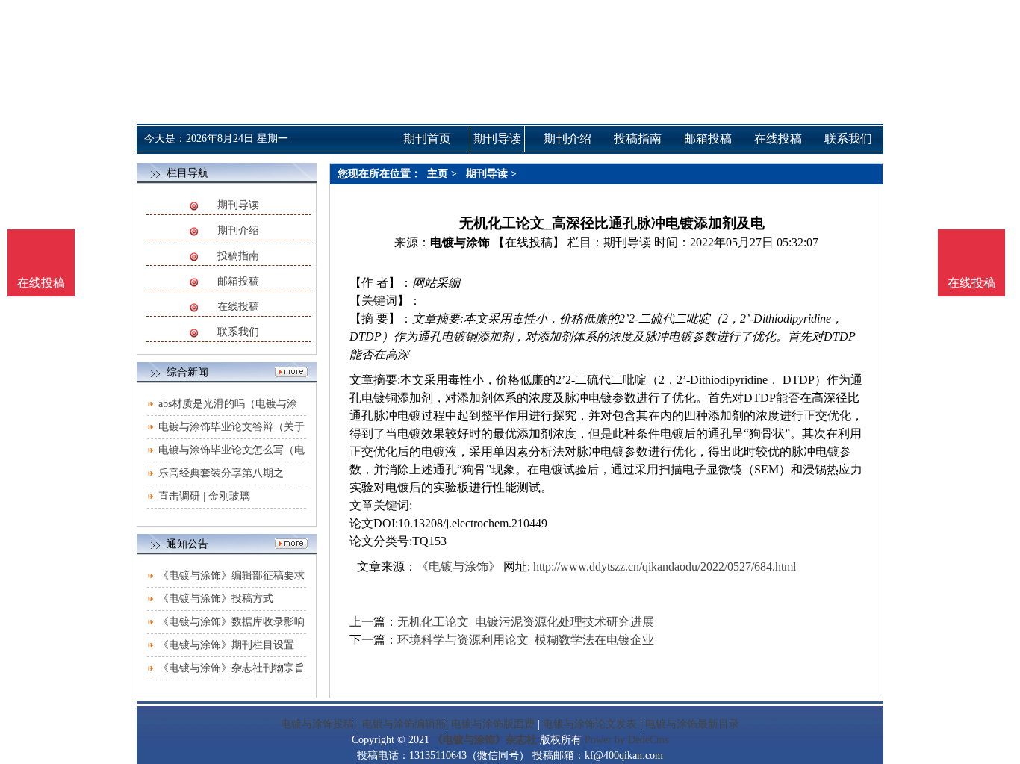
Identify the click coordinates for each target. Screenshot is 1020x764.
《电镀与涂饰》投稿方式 (215, 598)
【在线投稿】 (529, 242)
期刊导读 (238, 205)
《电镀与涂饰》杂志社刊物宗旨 (231, 668)
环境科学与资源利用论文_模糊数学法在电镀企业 (525, 639)
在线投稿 (238, 306)
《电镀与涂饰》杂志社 (484, 739)
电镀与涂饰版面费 (493, 724)
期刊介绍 (238, 230)
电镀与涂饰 (460, 242)
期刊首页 (427, 138)
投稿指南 (238, 255)
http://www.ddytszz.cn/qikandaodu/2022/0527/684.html (664, 566)
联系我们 (238, 332)
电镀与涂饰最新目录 (692, 724)
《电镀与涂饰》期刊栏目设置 (226, 644)
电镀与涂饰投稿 (317, 724)
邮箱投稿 (238, 281)
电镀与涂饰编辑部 (404, 724)
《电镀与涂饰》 (458, 566)
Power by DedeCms (626, 739)
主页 (437, 173)
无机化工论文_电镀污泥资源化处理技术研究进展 (525, 621)
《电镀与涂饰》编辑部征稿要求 (231, 575)
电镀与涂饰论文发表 (590, 724)
